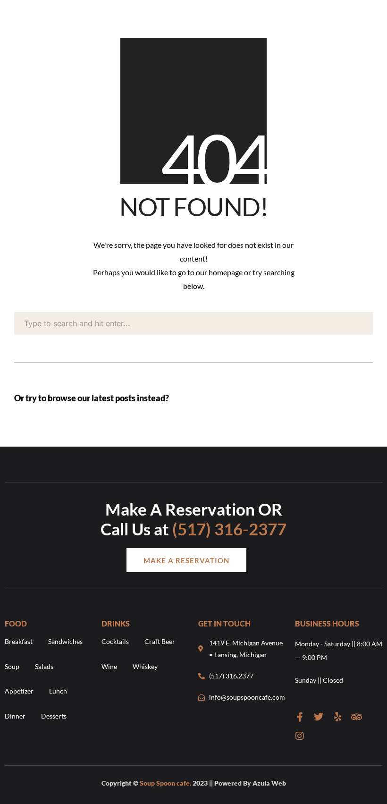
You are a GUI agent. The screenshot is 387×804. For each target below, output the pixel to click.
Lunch (58, 691)
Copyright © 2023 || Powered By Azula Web (193, 783)
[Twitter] (318, 717)
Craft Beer (159, 641)
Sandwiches (65, 641)
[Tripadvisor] (356, 717)
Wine (109, 666)
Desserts (54, 716)
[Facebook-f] (299, 717)
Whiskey (145, 666)
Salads (44, 666)
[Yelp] (337, 717)
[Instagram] (299, 736)
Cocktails (115, 641)
